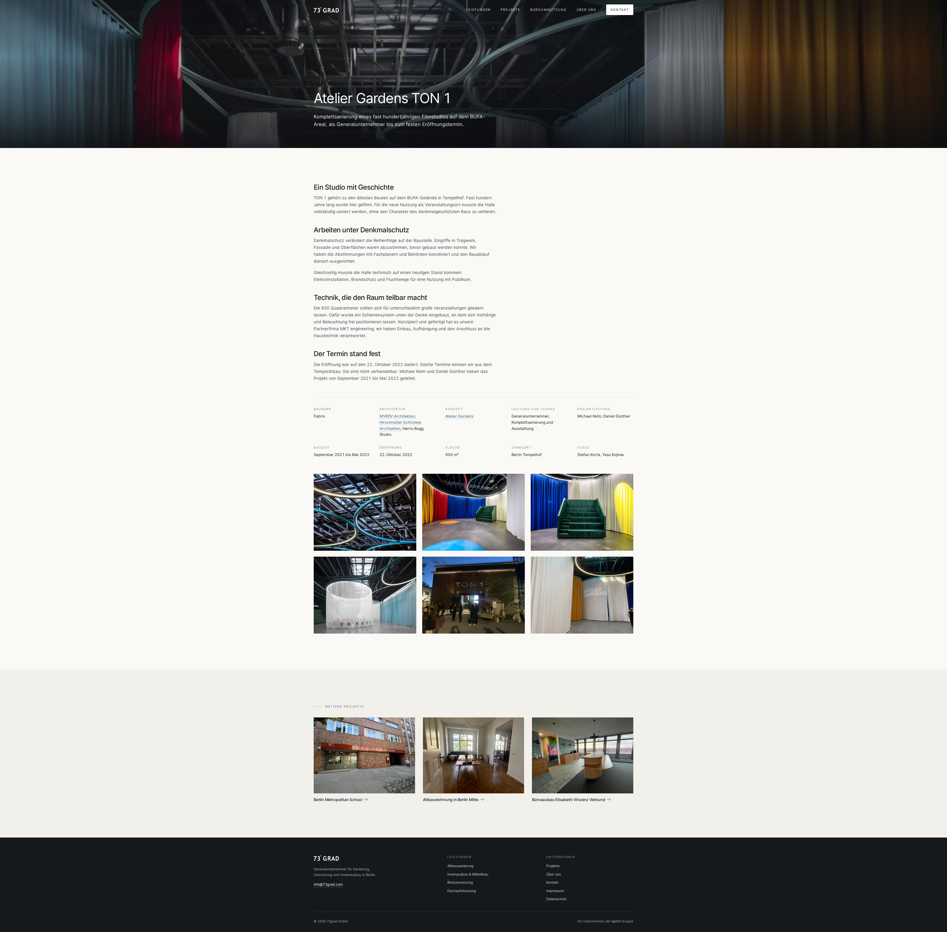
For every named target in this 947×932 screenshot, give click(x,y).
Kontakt (620, 10)
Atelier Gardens (459, 416)
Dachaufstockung (461, 891)
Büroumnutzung (548, 10)
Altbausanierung (460, 866)
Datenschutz (556, 899)
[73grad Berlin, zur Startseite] (326, 10)
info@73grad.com (328, 884)
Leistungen (478, 10)
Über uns (587, 10)
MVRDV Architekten (397, 416)
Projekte (510, 10)
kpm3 (616, 921)
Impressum (555, 891)
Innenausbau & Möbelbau (467, 874)
